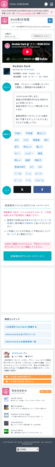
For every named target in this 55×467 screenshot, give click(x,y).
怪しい (18, 160)
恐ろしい (27, 146)
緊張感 (36, 139)
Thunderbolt (17, 422)
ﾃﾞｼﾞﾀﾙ (18, 173)
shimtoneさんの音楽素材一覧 (20, 341)
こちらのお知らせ (26, 13)
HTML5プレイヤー (41, 36)
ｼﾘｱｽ (26, 139)
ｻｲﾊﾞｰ (17, 153)
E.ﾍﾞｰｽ (18, 180)
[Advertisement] (27, 289)
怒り (17, 146)
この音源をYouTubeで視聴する (21, 326)
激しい (39, 146)
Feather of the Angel (20, 414)
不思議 (29, 133)
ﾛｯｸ (32, 166)
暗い (46, 139)
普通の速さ (20, 166)
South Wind (16, 398)
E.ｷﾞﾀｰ (38, 173)
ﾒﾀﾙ (40, 166)
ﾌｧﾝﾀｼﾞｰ (29, 153)
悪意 (40, 153)
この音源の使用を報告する (20, 376)
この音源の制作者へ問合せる (21, 381)
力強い (18, 133)
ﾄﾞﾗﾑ (28, 180)
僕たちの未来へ (17, 406)
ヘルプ (13, 234)
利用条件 (28, 223)
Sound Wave (17, 430)
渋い (17, 139)
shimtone (29, 69)
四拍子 (38, 160)
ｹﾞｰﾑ (28, 173)
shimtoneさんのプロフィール (20, 334)
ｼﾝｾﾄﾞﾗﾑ (39, 180)
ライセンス (42, 220)
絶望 (28, 160)
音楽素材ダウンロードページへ (27, 256)
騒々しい (41, 133)
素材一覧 (44, 391)
